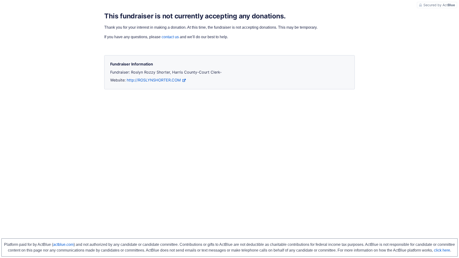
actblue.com (63, 244)
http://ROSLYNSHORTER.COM (154, 80)
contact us (170, 37)
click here (442, 250)
